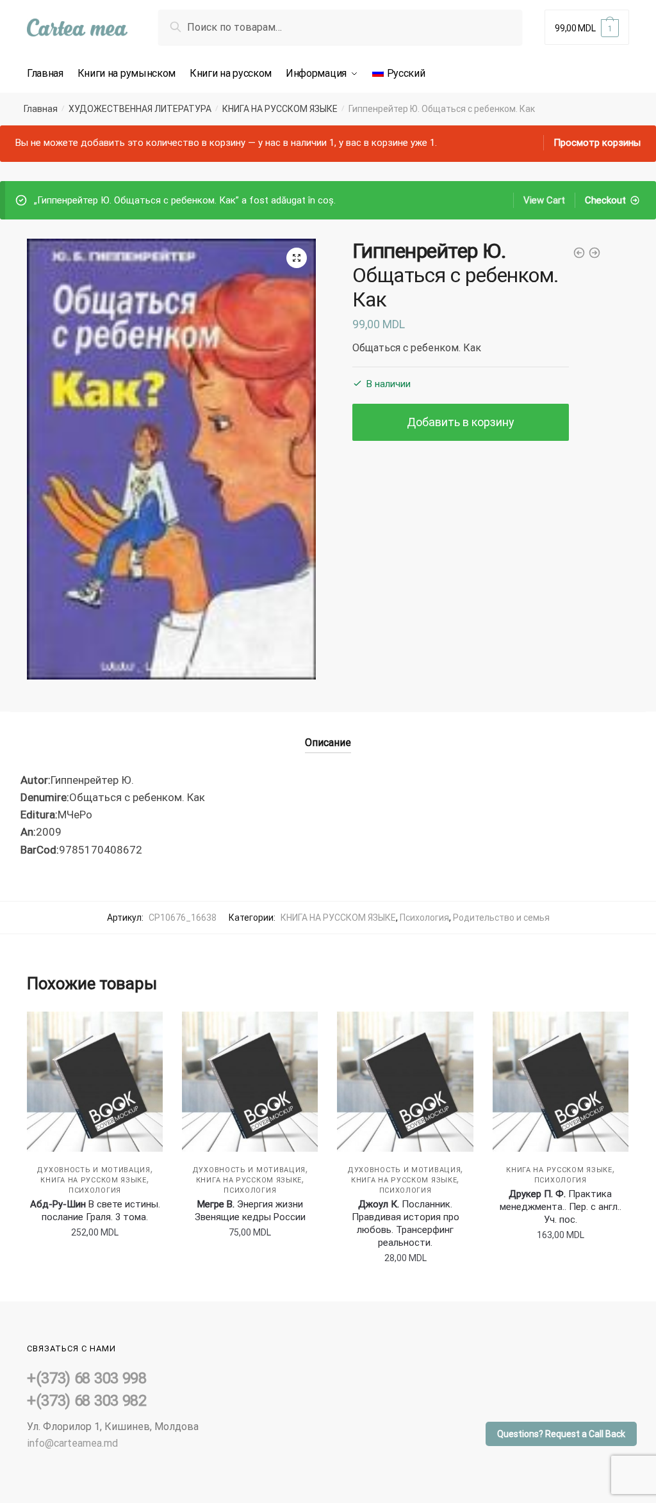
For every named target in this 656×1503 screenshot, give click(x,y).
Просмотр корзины (597, 142)
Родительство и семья (501, 917)
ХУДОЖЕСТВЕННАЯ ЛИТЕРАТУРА (140, 109)
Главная (41, 109)
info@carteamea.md (72, 1443)
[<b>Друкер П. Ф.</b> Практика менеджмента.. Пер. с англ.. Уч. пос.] (560, 1082)
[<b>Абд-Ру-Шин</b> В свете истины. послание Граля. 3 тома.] (95, 1082)
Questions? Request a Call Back (561, 1434)
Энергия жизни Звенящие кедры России (250, 1210)
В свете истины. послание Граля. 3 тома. (95, 1210)
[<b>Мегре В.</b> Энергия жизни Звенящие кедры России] (250, 1082)
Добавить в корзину (460, 422)
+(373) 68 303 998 (87, 1378)
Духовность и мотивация (93, 1170)
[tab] (328, 732)
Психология (424, 917)
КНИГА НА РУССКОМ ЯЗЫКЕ (280, 109)
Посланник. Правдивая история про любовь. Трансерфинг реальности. (405, 1223)
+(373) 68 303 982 (87, 1401)
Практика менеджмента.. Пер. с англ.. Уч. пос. (560, 1206)
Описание (328, 742)
